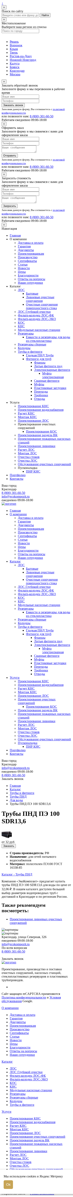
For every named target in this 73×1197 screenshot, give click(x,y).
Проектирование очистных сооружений (37, 1136)
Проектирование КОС (41, 431)
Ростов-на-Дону (21, 56)
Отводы (39, 399)
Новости (24, 268)
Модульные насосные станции (39, 330)
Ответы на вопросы (31, 279)
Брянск (14, 67)
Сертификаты (27, 261)
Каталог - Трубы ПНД (17, 874)
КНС (21, 326)
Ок (8, 1184)
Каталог (15, 561)
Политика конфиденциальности (24, 997)
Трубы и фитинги (30, 351)
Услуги (14, 677)
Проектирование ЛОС (33, 420)
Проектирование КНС (33, 406)
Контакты (16, 478)
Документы (26, 250)
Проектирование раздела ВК (38, 435)
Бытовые (32, 293)
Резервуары (26, 333)
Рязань (14, 41)
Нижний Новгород (23, 60)
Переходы (41, 391)
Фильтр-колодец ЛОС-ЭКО (37, 319)
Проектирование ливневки (36, 446)
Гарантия (24, 246)
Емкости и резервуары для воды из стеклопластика (48, 338)
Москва (15, 74)
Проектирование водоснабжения (40, 409)
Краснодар (17, 70)
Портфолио (18, 475)
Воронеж (16, 45)
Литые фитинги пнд (48, 366)
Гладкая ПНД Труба (40, 355)
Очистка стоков (29, 457)
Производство (28, 257)
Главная (15, 235)
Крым (14, 49)
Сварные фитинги (46, 380)
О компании (18, 514)
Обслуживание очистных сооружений (44, 464)
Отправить (9, 155)
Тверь (14, 52)
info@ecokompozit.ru (16, 496)
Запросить (9, 206)
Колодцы (24, 348)
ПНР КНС (33, 471)
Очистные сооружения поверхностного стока (42, 306)
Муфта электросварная (53, 375)
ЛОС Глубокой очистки (34, 311)
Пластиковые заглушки (50, 388)
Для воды (16, 800)
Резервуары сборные (32, 344)
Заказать (8, 845)
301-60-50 (41, 116)
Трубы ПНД (18, 796)
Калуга (14, 63)
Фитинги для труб (38, 359)
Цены (22, 271)
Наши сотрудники (30, 282)
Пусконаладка (27, 743)
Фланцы (39, 362)
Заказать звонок (13, 105)
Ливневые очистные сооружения (40, 299)
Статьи (23, 264)
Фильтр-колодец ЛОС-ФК (36, 315)
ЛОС (21, 290)
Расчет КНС (26, 413)
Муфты (39, 384)
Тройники (41, 395)
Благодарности (28, 275)
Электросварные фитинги (52, 370)
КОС (21, 322)
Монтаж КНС (27, 417)
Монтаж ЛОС (27, 453)
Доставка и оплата (30, 242)
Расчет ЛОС (26, 449)
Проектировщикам (31, 253)
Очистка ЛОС (27, 460)
